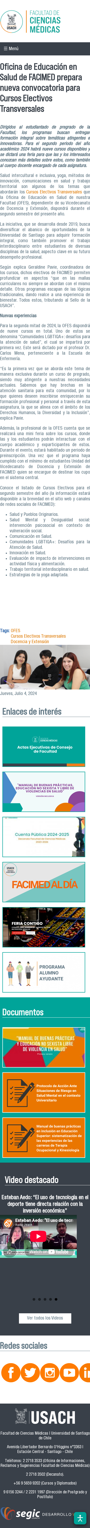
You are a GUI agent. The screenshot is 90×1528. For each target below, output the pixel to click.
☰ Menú (11, 49)
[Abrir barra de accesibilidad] (80, 1518)
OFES (15, 631)
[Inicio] (45, 22)
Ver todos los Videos (45, 1318)
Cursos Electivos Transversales (54, 192)
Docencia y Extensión (30, 642)
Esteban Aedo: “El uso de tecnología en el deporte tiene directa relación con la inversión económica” (45, 1204)
